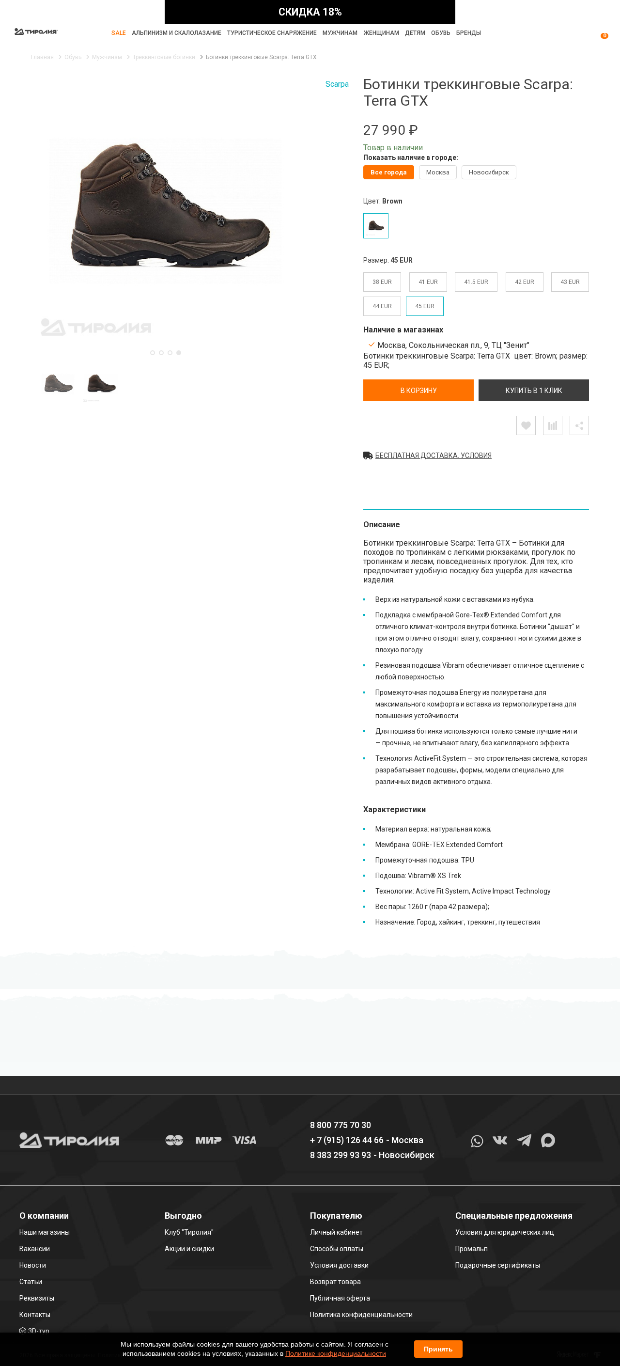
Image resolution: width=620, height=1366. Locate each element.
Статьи (30, 1282)
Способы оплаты (336, 1249)
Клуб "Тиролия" (189, 1232)
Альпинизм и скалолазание (176, 33)
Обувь (440, 33)
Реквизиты (36, 1298)
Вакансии (34, 1249)
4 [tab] (178, 352)
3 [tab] (170, 352)
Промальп (471, 1249)
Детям (415, 33)
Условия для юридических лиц (504, 1232)
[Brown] (375, 225)
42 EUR (524, 282)
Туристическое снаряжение (272, 33)
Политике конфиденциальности (335, 1353)
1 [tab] (152, 352)
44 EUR (382, 306)
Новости (32, 1265)
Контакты (34, 1315)
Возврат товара (335, 1282)
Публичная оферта (340, 1298)
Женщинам (381, 33)
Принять (438, 1349)
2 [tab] (161, 352)
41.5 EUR (476, 282)
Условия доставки (339, 1265)
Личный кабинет (336, 1232)
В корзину (419, 390)
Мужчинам (340, 33)
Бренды (468, 33)
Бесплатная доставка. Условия (433, 455)
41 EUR (428, 282)
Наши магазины (44, 1232)
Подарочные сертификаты (497, 1265)
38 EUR (382, 282)
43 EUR (570, 282)
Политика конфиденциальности (361, 1315)
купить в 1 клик (534, 390)
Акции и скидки (189, 1249)
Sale (118, 33)
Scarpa (337, 84)
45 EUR (424, 306)
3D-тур (38, 1331)
